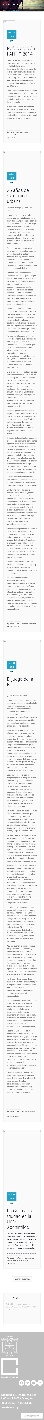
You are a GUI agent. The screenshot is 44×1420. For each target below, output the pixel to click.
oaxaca (26, 132)
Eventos (12, 138)
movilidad (19, 132)
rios (23, 1111)
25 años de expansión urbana (18, 196)
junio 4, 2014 (11, 176)
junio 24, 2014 (11, 34)
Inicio (4, 10)
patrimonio (16, 1260)
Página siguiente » (22, 1279)
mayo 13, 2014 (11, 1197)
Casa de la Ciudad (15, 130)
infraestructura (29, 1258)
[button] (32, 1416)
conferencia (19, 1258)
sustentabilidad (12, 135)
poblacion (25, 623)
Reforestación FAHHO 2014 (21, 51)
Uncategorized (14, 626)
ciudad (12, 623)
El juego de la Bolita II (20, 681)
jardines (12, 132)
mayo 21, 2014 (11, 665)
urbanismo (32, 623)
